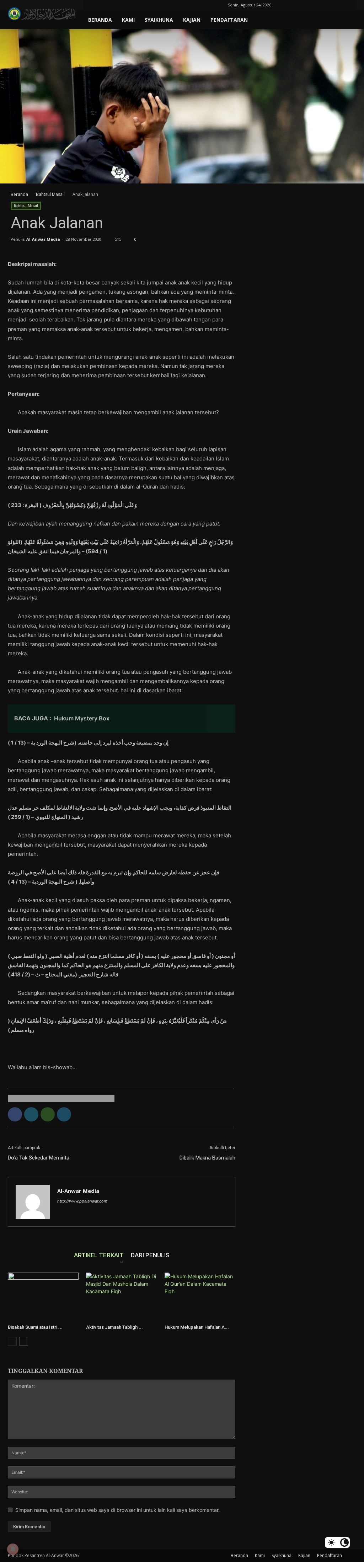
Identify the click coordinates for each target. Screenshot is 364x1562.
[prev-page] (12, 1341)
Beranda (100, 19)
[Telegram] (322, 5)
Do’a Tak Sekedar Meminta (38, 1158)
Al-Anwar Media (43, 239)
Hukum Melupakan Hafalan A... (197, 1327)
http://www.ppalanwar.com (82, 1201)
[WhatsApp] (48, 1114)
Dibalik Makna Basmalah (207, 1158)
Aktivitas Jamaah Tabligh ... (114, 1327)
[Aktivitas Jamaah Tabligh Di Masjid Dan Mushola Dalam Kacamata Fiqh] (121, 1297)
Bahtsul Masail (50, 194)
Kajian (191, 19)
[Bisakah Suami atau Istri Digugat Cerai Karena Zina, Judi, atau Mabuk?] (43, 1297)
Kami (128, 19)
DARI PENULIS (150, 1255)
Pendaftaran (229, 19)
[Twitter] (333, 5)
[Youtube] (345, 5)
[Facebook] (298, 5)
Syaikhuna (159, 19)
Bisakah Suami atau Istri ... (35, 1327)
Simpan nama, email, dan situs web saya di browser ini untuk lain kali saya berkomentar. (117, 1510)
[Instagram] (310, 5)
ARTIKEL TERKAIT (99, 1255)
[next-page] (23, 1341)
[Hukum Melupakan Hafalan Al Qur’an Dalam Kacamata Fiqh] (200, 1297)
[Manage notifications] (12, 1549)
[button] (288, 4)
